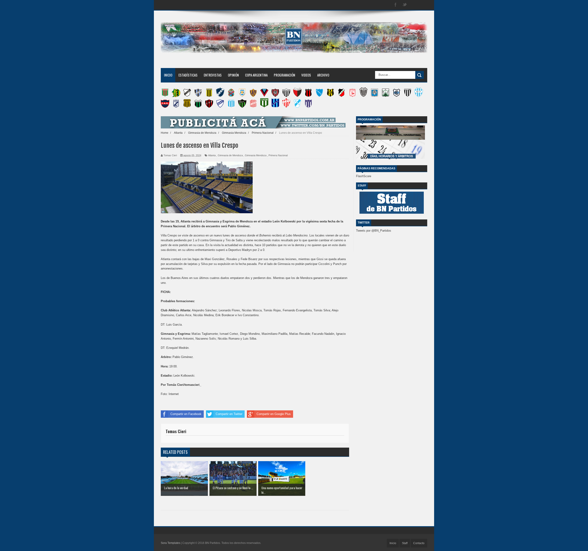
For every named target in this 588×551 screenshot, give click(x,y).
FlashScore (363, 176)
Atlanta (212, 155)
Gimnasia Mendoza (255, 155)
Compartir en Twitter (229, 414)
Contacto (418, 543)
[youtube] (423, 5)
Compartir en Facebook (185, 414)
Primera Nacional (278, 155)
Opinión (233, 74)
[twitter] (404, 5)
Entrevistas (213, 74)
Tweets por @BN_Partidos (373, 230)
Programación (284, 74)
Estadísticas (188, 74)
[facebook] (395, 5)
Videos (306, 74)
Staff (404, 543)
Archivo (323, 74)
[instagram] (413, 5)
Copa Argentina (256, 74)
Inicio (168, 74)
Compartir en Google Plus (274, 414)
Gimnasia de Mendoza (230, 155)
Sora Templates (170, 543)
